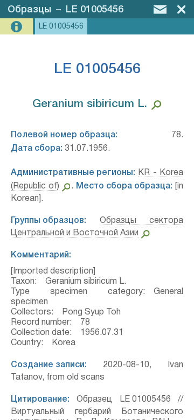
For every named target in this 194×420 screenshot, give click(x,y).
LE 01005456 (94, 9)
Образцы (29, 9)
